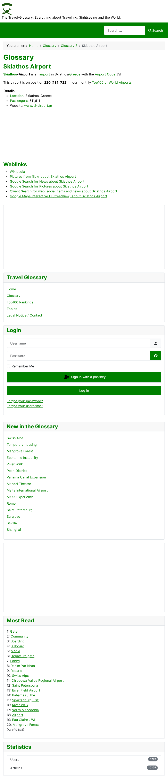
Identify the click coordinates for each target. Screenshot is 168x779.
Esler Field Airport (26, 690)
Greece (74, 74)
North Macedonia (25, 710)
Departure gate (22, 656)
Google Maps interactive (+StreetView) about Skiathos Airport (58, 196)
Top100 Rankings (20, 302)
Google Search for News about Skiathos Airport (47, 181)
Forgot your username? (25, 406)
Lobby (15, 661)
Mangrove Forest (26, 725)
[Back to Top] (161, 771)
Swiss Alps (20, 675)
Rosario (16, 671)
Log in (84, 390)
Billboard (17, 646)
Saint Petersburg (25, 685)
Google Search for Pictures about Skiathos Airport (49, 186)
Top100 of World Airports (112, 82)
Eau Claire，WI (23, 720)
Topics (12, 309)
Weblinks (15, 164)
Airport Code (105, 74)
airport (44, 74)
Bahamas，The (23, 695)
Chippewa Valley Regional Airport (37, 680)
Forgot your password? (25, 401)
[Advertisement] (23, 577)
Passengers (19, 101)
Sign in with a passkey (88, 377)
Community (19, 636)
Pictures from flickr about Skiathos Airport (43, 176)
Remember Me (23, 366)
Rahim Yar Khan (23, 666)
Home (11, 289)
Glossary (13, 296)
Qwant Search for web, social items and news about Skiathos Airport (63, 191)
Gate (13, 631)
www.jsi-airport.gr (38, 105)
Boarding (18, 641)
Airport (17, 715)
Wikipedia (17, 171)
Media (15, 651)
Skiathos (10, 74)
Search (157, 30)
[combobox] (124, 30)
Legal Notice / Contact (24, 315)
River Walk (20, 705)
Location (17, 96)
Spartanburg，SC (25, 700)
